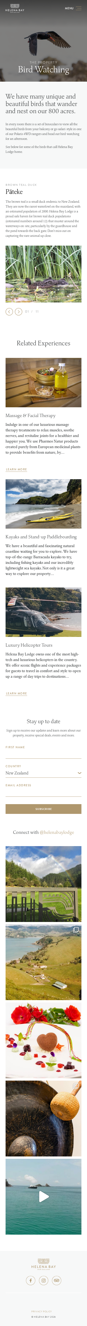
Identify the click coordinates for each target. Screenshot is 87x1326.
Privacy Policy (41, 1311)
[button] (9, 311)
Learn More (16, 469)
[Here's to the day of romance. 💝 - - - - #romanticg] (43, 1040)
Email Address (18, 785)
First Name (15, 747)
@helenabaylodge (57, 832)
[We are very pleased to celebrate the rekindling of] (43, 884)
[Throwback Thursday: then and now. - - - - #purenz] (43, 962)
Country (13, 766)
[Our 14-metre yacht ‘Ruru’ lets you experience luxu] (43, 1197)
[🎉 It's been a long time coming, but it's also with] (43, 1118)
